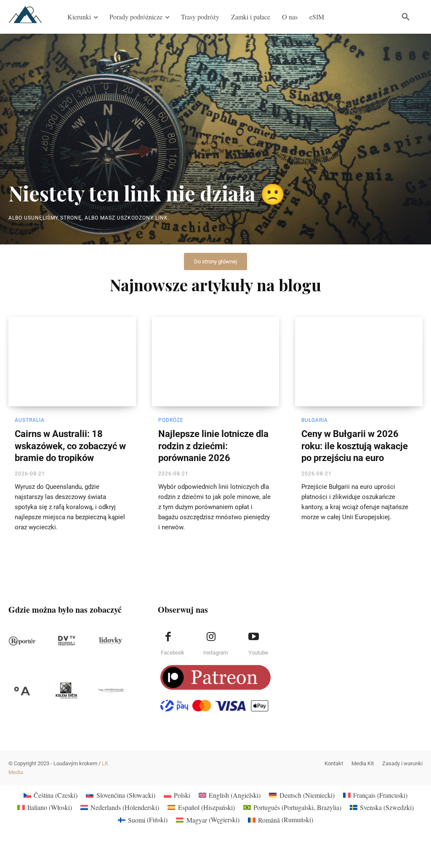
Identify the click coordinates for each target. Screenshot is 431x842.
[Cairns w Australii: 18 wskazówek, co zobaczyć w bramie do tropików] (72, 361)
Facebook (172, 652)
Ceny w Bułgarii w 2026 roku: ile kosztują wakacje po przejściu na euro (354, 446)
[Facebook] (168, 636)
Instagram (215, 652)
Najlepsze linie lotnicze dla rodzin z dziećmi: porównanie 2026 (213, 446)
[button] (406, 17)
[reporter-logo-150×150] (22, 641)
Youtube (258, 652)
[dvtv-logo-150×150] (66, 641)
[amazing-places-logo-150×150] (22, 690)
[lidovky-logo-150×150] (110, 641)
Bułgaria (314, 420)
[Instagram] (210, 636)
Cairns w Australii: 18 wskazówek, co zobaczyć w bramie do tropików (70, 446)
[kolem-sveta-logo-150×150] (66, 690)
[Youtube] (253, 636)
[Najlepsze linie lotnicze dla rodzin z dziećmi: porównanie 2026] (215, 361)
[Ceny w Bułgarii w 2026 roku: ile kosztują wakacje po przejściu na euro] (359, 361)
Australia (30, 420)
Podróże (171, 420)
